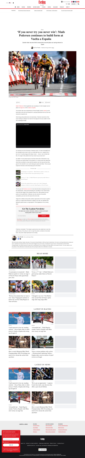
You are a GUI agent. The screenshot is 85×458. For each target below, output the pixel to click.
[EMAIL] (21, 239)
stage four (22, 107)
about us (23, 443)
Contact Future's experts (32, 443)
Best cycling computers (50, 431)
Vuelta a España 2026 (38, 10)
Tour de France (36, 425)
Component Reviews (62, 429)
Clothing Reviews (62, 431)
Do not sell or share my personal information (47, 445)
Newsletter (48, 102)
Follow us (42, 102)
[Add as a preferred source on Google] (42, 449)
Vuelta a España (32, 107)
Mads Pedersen (19, 106)
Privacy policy (53, 443)
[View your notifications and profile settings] (13, 3)
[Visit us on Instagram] (72, 1)
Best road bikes (49, 425)
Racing (42, 29)
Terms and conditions (44, 443)
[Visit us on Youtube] (77, 1)
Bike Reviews (61, 427)
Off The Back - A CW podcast (51, 10)
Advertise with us (31, 445)
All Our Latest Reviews (63, 425)
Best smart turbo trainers (51, 429)
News (53, 47)
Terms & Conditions (10, 450)
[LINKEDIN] (19, 239)
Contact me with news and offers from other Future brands (11, 442)
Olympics (35, 431)
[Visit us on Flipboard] (78, 1)
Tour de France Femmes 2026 (66, 10)
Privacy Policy (15, 449)
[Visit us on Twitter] (73, 1)
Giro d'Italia (35, 427)
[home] (15, 7)
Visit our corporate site (57, 454)
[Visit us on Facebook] (75, 1)
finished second (27, 189)
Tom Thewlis (37, 47)
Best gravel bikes (49, 427)
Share (19, 102)
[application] (33, 135)
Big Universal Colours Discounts (24, 10)
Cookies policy (60, 443)
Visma (44, 110)
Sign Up (11, 445)
